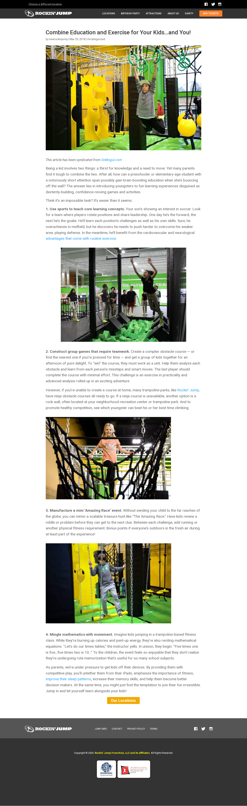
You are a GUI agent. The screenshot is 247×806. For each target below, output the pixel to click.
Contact (117, 729)
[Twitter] (213, 5)
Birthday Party (130, 13)
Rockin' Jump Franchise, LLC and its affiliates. (122, 752)
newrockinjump (58, 39)
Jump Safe (101, 729)
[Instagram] (219, 4)
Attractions (154, 13)
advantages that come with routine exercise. (81, 238)
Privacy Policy (136, 729)
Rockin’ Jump (188, 390)
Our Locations (123, 700)
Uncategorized (96, 39)
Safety (189, 13)
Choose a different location (45, 4)
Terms (153, 729)
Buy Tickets (210, 13)
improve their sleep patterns (68, 679)
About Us (173, 13)
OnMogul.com (111, 160)
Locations (108, 13)
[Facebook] (206, 4)
